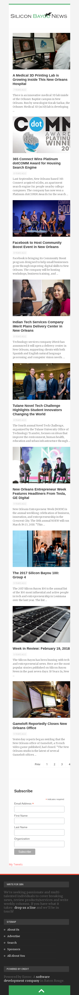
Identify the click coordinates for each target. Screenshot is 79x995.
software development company (27, 979)
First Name (21, 815)
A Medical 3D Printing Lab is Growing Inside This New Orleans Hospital (40, 79)
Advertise (13, 936)
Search (12, 942)
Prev (37, 764)
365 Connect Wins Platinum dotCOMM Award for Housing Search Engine (37, 163)
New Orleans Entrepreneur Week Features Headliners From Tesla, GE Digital (39, 493)
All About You (16, 956)
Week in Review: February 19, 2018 (41, 648)
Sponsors (13, 949)
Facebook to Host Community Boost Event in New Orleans (37, 245)
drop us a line (25, 907)
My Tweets (16, 864)
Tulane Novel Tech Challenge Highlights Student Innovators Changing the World (37, 410)
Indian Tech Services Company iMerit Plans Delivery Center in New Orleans (38, 326)
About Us (13, 929)
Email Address (24, 803)
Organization (22, 838)
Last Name (20, 827)
